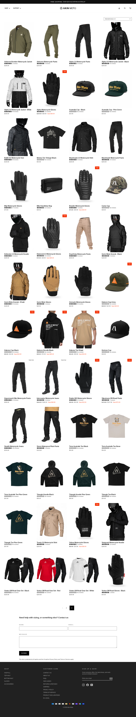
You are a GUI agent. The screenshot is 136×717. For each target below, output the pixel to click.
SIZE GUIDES (47, 681)
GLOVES (6, 681)
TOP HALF (7, 675)
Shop (6, 8)
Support (16, 8)
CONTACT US (47, 673)
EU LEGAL (46, 698)
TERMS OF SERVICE (49, 692)
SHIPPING (46, 687)
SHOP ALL (7, 673)
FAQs (44, 678)
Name (21, 624)
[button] (8, 63)
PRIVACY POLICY (48, 689)
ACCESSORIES (8, 684)
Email (71, 624)
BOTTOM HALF (8, 678)
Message (23, 634)
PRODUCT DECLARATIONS (51, 695)
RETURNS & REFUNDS (50, 684)
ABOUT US (46, 675)
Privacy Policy (54, 659)
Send (24, 653)
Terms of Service (65, 659)
